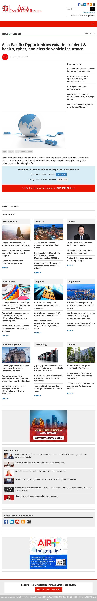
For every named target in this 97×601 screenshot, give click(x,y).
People (71, 221)
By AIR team (13, 57)
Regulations (74, 281)
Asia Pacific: (13, 44)
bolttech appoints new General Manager (80, 105)
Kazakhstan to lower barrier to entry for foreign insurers (81, 324)
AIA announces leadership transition (79, 243)
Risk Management (12, 344)
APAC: (69, 76)
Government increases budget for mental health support (16, 253)
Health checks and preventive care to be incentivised (39, 463)
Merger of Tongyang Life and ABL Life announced (47, 305)
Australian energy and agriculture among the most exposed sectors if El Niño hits (16, 378)
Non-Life (40, 221)
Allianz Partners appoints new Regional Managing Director (77, 78)
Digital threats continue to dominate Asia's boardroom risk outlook (79, 375)
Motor (11, 152)
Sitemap (92, 16)
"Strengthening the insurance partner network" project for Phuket (45, 479)
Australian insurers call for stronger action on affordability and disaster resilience (14, 390)
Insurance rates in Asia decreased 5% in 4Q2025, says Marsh (80, 96)
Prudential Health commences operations (12, 261)
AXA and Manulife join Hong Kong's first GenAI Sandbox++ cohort (80, 305)
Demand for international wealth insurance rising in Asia (16, 244)
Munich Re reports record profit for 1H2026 (78, 366)
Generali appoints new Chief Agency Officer (36, 496)
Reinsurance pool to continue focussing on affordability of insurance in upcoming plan (15, 317)
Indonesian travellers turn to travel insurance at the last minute (47, 265)
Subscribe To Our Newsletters (48, 589)
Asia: (69, 86)
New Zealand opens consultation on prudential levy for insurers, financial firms (46, 325)
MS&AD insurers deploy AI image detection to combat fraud (48, 388)
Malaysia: (71, 104)
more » (5, 267)
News (5, 33)
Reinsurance (9, 281)
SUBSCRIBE (63, 188)
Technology (41, 344)
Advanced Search (89, 13)
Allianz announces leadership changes (79, 259)
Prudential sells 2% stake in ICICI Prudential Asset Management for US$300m (47, 255)
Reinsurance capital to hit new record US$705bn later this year (15, 328)
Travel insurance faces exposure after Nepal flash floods (46, 245)
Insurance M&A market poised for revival (47, 314)
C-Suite (71, 344)
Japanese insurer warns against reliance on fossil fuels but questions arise (48, 368)
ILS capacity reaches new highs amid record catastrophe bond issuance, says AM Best (16, 305)
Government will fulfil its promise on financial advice (40, 471)
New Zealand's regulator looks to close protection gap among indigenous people (81, 315)
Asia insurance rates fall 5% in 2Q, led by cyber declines (81, 69)
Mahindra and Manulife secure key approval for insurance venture (80, 386)
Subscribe (74, 16)
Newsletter (84, 16)
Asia (4, 152)
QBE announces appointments (76, 87)
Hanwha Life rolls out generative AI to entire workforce (48, 378)
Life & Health (20, 152)
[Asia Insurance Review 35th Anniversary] (27, 9)
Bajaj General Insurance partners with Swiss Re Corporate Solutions (15, 368)
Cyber (29, 152)
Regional (16, 33)
